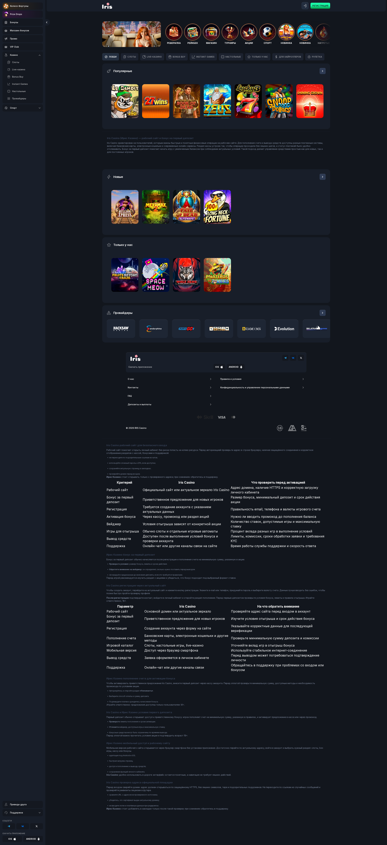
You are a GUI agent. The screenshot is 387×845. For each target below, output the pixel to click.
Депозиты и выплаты (139, 404)
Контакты (133, 387)
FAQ (130, 396)
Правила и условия (230, 379)
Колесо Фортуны (19, 6)
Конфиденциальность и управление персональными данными (255, 387)
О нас (131, 379)
